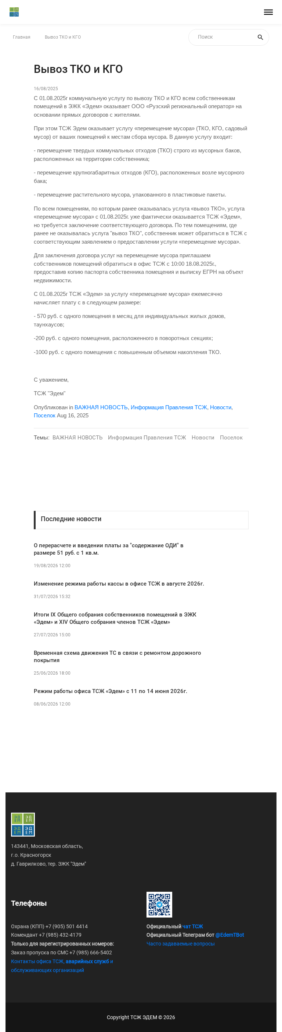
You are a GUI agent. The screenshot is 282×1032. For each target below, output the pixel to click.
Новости (220, 407)
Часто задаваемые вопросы (181, 944)
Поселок (44, 415)
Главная (21, 37)
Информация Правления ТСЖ (169, 407)
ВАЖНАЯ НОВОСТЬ (101, 407)
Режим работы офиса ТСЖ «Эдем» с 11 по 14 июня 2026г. (110, 691)
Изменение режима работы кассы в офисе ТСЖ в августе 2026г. (119, 583)
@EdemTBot (230, 935)
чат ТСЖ (192, 926)
